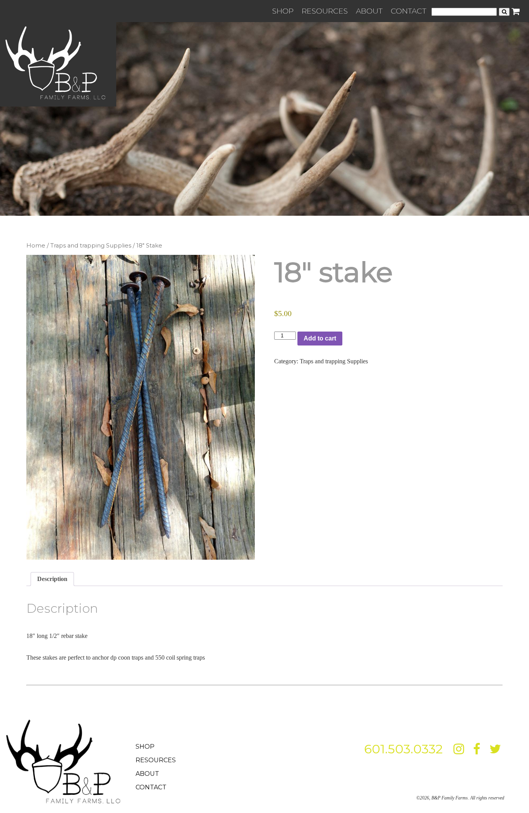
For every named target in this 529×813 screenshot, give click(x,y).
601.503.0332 (403, 748)
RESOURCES (325, 10)
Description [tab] (52, 579)
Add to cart (320, 338)
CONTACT (408, 10)
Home (35, 245)
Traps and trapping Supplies (90, 245)
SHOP (283, 10)
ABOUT (369, 10)
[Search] (504, 12)
